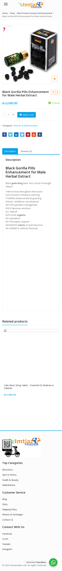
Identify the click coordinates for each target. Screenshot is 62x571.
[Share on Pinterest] (28, 134)
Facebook (7, 533)
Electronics (7, 469)
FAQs (5, 504)
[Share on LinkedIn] (16, 134)
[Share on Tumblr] (39, 134)
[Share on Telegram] (22, 134)
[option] (31, 54)
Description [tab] (10, 151)
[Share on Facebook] (4, 134)
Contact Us (7, 519)
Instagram (7, 549)
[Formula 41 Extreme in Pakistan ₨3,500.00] (57, 92)
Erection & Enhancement (25, 125)
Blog (4, 499)
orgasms (21, 215)
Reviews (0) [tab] (26, 151)
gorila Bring (17, 183)
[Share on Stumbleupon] (34, 134)
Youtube (6, 544)
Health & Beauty (10, 480)
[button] (57, 81)
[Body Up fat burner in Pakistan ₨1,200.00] (53, 92)
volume (21, 225)
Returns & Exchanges (12, 514)
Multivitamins (8, 485)
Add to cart (28, 114)
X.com (5, 538)
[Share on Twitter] (10, 134)
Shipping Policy (9, 509)
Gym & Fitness (9, 474)
